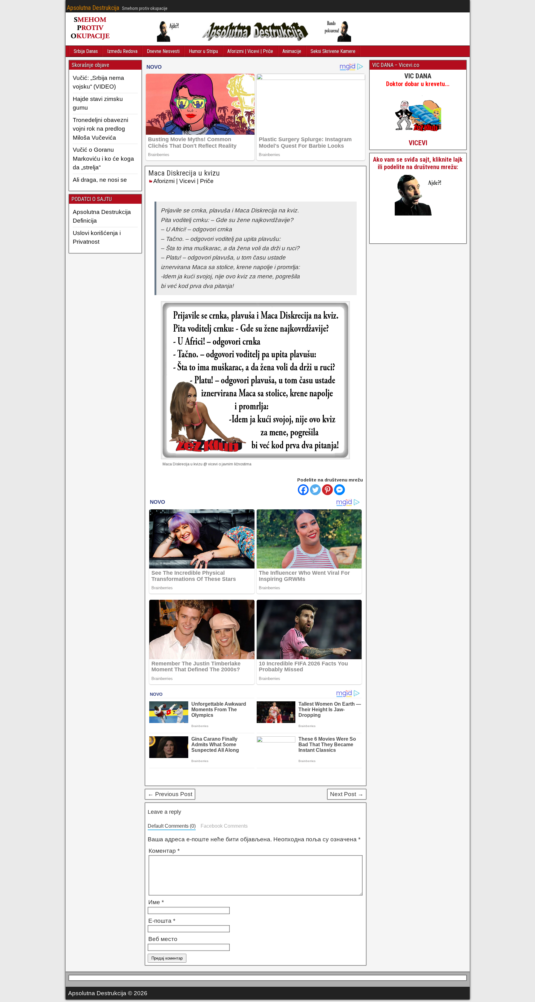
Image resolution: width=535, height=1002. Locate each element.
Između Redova (122, 51)
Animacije (291, 51)
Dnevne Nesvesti (163, 51)
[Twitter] (315, 489)
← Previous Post (170, 794)
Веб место (162, 939)
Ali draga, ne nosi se (100, 179)
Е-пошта (161, 920)
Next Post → (346, 794)
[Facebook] (303, 489)
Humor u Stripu (203, 51)
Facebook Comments (224, 826)
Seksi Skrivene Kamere (333, 51)
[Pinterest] (327, 489)
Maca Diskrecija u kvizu (184, 173)
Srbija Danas (86, 51)
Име (156, 902)
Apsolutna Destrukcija (93, 7)
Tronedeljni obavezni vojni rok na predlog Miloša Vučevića (100, 129)
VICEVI (418, 143)
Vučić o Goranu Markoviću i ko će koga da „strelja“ (103, 158)
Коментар (164, 850)
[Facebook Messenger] (339, 489)
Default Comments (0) (172, 826)
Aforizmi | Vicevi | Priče (250, 51)
